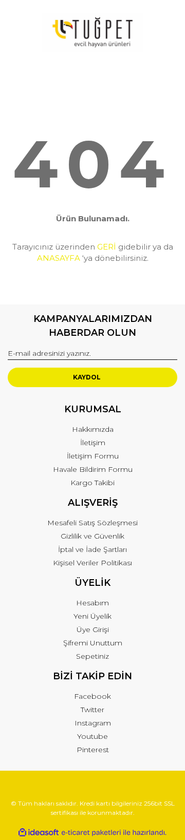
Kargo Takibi (92, 482)
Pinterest (93, 749)
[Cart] (165, 73)
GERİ (106, 247)
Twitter (92, 709)
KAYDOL (87, 377)
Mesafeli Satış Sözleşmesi (92, 522)
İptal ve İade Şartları (92, 549)
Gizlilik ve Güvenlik (92, 536)
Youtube (92, 736)
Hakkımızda (93, 429)
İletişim (92, 442)
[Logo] (92, 32)
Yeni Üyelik (92, 616)
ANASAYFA (58, 258)
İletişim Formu (93, 456)
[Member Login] (92, 73)
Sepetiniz (92, 656)
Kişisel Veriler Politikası (92, 562)
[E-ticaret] (91, 832)
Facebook (92, 696)
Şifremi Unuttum (92, 642)
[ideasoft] (38, 832)
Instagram (93, 723)
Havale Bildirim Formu (93, 469)
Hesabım (92, 602)
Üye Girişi (93, 629)
